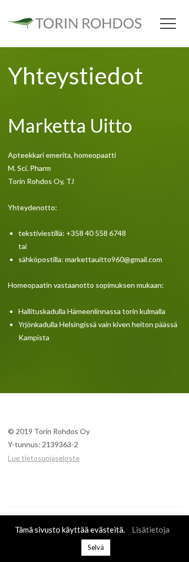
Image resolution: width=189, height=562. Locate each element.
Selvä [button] (96, 547)
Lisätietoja (151, 529)
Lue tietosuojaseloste (44, 457)
